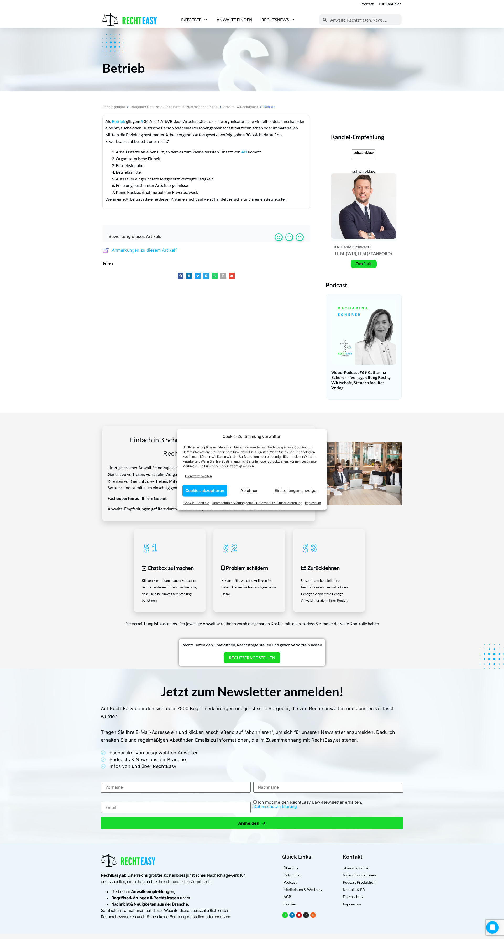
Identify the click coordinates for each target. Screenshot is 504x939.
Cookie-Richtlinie (196, 503)
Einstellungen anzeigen (297, 490)
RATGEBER (191, 19)
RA (336, 246)
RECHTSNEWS (275, 19)
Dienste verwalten (198, 476)
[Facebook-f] (285, 915)
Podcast (367, 4)
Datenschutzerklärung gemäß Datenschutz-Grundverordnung (257, 503)
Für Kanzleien (390, 4)
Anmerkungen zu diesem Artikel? (144, 250)
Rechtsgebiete (113, 107)
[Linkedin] (292, 915)
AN (244, 151)
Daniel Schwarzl (355, 246)
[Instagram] (306, 915)
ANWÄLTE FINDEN (234, 19)
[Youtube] (299, 915)
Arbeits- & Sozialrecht (240, 107)
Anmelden (252, 823)
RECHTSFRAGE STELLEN (252, 657)
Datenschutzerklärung (275, 806)
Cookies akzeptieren (204, 490)
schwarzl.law (363, 171)
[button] (181, 276)
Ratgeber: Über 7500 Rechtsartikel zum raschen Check (174, 107)
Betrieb (118, 121)
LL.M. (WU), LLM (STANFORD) (363, 253)
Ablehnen (249, 490)
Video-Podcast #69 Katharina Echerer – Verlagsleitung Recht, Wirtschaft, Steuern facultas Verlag (360, 380)
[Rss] (313, 915)
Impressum (313, 503)
